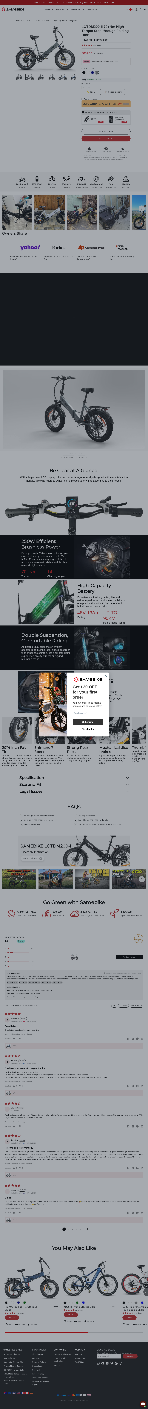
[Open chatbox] (143, 1404)
